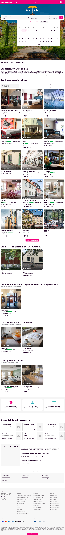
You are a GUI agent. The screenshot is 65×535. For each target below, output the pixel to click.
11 (31, 33)
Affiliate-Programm (21, 511)
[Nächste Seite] (62, 420)
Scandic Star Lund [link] (27, 140)
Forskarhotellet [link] (27, 348)
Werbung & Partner (37, 499)
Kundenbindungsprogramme (23, 513)
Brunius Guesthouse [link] (6, 171)
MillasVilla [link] (4, 200)
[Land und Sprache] (57, 2)
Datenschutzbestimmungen (22, 497)
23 (25, 38)
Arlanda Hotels (25, 477)
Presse (18, 507)
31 (54, 41)
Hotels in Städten (53, 497)
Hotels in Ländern (53, 499)
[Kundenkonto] (61, 2)
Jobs (18, 505)
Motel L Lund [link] (4, 140)
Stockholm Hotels (5, 475)
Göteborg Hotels (25, 475)
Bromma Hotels (45, 478)
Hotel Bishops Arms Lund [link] (29, 171)
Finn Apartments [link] (48, 140)
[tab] (9, 471)
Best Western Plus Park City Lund (28, 449)
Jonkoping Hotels (45, 477)
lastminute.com (4, 62)
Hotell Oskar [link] (4, 348)
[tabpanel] (32, 478)
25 (31, 38)
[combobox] (16, 17)
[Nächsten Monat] (57, 25)
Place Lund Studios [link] (27, 386)
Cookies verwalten (21, 501)
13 (36, 33)
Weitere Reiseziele (47, 471)
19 (33, 35)
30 (25, 41)
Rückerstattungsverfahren (39, 495)
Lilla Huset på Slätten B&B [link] (7, 271)
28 (19, 41)
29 (22, 41)
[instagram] (4, 494)
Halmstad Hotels (25, 478)
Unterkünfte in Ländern (54, 505)
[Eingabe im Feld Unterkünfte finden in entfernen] (28, 17)
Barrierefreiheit (37, 505)
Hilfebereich (36, 493)
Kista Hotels (4, 480)
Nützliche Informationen (38, 501)
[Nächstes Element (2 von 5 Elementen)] (20, 99)
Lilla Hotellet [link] (26, 271)
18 (31, 35)
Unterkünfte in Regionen (54, 507)
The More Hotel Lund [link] (49, 200)
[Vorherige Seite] (58, 420)
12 (33, 33)
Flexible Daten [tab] (44, 21)
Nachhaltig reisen (53, 509)
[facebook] (2, 494)
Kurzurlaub (52, 493)
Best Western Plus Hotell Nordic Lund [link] (32, 200)
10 (28, 33)
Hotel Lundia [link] (47, 171)
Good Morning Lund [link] (27, 110)
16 (25, 35)
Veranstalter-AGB (20, 503)
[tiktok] (10, 494)
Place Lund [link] (47, 230)
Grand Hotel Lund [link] (27, 230)
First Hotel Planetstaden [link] (50, 110)
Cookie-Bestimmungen (21, 499)
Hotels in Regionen (53, 501)
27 (36, 38)
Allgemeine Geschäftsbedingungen (24, 495)
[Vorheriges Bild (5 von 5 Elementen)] (2, 99)
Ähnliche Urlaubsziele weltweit (9, 471)
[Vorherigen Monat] (19, 25)
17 (28, 35)
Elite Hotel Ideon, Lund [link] (7, 230)
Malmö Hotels (45, 475)
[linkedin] (7, 494)
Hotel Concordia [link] (5, 310)
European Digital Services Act (39, 503)
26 (33, 38)
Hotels (11, 62)
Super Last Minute (53, 495)
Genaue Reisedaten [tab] (34, 21)
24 (28, 38)
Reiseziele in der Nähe (24, 471)
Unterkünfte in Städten (54, 503)
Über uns (19, 493)
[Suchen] (61, 17)
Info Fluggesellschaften (38, 497)
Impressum (19, 509)
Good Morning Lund (41, 449)
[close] (2, 80)
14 (19, 35)
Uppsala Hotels (5, 478)
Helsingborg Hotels (6, 477)
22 (22, 38)
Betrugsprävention (37, 507)
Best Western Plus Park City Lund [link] (9, 110)
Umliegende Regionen (35, 471)
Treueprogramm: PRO (38, 509)
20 (36, 35)
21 (19, 38)
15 (22, 35)
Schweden (17, 62)
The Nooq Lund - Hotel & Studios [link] (9, 386)
